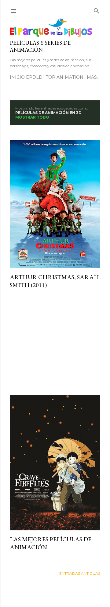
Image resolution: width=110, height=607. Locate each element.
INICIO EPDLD (26, 77)
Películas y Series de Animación (40, 46)
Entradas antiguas (79, 573)
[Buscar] (96, 10)
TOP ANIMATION (64, 77)
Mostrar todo (32, 117)
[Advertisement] (55, 342)
